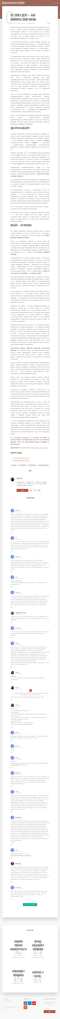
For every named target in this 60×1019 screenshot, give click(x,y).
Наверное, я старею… (38, 974)
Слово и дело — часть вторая (38, 448)
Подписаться (49, 1011)
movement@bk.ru (15, 765)
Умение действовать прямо (21, 460)
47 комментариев (30, 23)
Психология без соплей (13, 3)
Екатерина (18, 817)
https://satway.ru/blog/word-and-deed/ (21, 855)
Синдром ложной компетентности (18, 945)
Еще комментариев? (30, 904)
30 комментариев (35, 957)
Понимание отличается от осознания (26, 437)
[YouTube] (34, 1003)
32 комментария (16, 983)
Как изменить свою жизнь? (21, 458)
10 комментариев (15, 957)
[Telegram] (30, 1003)
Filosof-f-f (18, 773)
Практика (14, 465)
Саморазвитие (32, 465)
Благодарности (8, 1001)
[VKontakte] (25, 1003)
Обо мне (22, 490)
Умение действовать (43, 465)
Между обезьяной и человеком (38, 945)
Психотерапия (22, 465)
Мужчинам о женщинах (18, 973)
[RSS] (25, 1007)
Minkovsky (18, 863)
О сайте (6, 999)
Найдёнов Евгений (20, 612)
